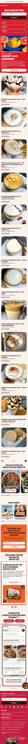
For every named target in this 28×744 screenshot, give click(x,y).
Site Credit (3, 733)
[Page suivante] (26, 461)
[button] (23, 5)
